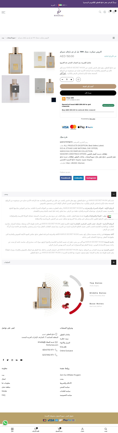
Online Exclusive (66, 351)
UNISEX (74, 163)
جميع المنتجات (11, 38)
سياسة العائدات (65, 391)
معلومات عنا (6, 383)
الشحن (70, 63)
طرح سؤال (63, 137)
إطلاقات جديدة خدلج (67, 157)
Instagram (91, 178)
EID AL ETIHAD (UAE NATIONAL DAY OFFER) (78, 148)
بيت (3, 38)
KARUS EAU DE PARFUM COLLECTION (76, 151)
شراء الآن (88, 93)
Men (68, 163)
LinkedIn (78, 178)
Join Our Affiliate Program (70, 375)
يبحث (61, 379)
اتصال (4, 379)
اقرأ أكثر (63, 73)
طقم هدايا (63, 347)
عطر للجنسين (111, 157)
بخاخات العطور (79, 157)
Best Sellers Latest (96, 146)
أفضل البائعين (91, 154)
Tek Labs (92, 119)
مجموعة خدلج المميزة (73, 160)
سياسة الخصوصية (66, 395)
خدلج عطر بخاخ (100, 157)
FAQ (3, 395)
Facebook (66, 178)
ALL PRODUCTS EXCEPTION (76, 146)
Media (4, 391)
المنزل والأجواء (65, 343)
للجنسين (63, 160)
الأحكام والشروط (66, 383)
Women (81, 163)
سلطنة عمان (6, 387)
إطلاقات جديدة (102, 154)
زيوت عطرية (64, 339)
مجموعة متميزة (87, 160)
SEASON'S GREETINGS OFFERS (73, 154)
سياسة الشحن (65, 387)
